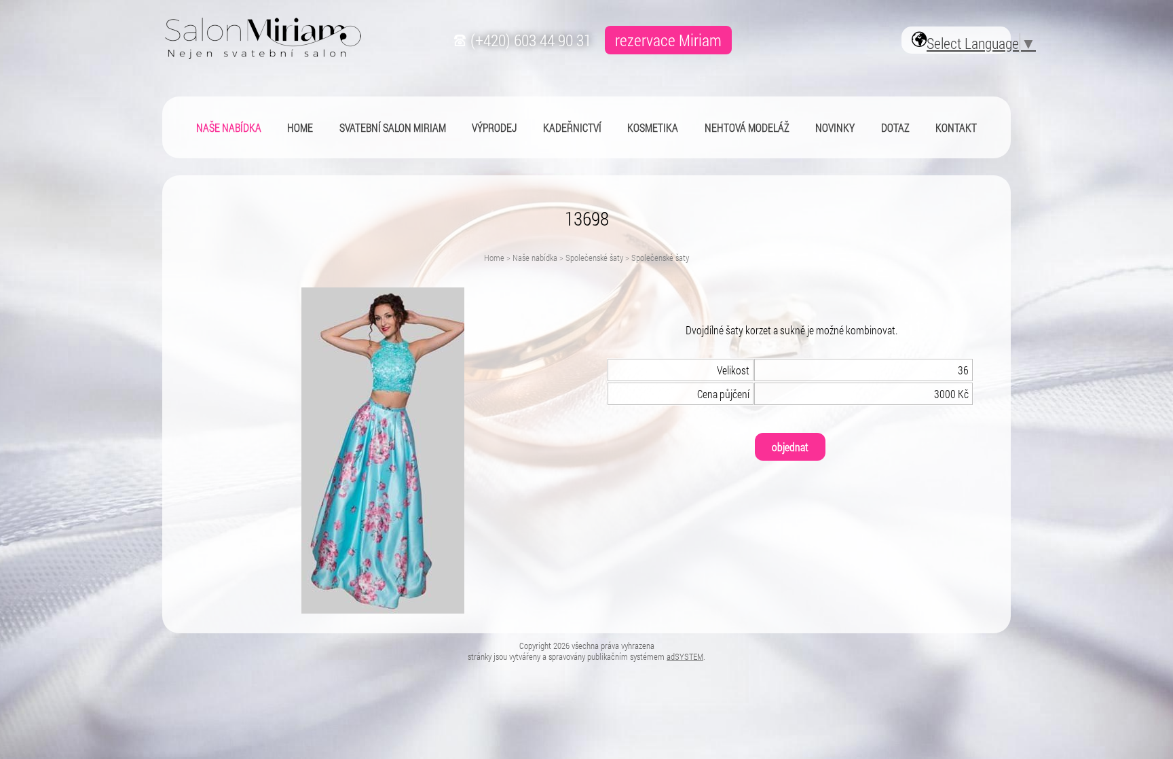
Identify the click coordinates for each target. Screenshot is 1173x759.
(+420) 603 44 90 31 (529, 40)
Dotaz (895, 127)
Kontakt (956, 127)
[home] (262, 55)
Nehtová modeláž (747, 127)
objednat (790, 447)
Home (494, 257)
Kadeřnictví (572, 127)
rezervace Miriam (668, 40)
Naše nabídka (535, 257)
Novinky (835, 127)
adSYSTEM (685, 656)
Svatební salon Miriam (392, 127)
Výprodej (494, 127)
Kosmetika (652, 127)
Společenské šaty (594, 257)
